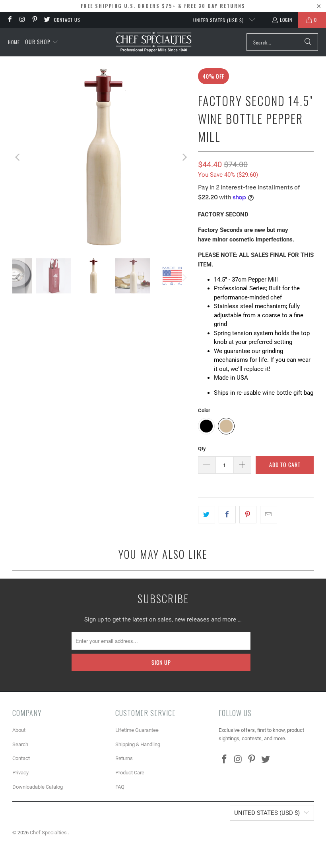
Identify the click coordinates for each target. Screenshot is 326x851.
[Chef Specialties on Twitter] (46, 19)
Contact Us (67, 19)
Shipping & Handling (137, 744)
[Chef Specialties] (153, 42)
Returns (124, 758)
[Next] (184, 157)
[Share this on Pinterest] (247, 514)
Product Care (129, 773)
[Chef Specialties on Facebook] (9, 19)
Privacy (20, 773)
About (18, 730)
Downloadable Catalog (37, 787)
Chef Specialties (49, 833)
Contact (21, 758)
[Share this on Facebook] (227, 514)
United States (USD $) (219, 20)
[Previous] (18, 157)
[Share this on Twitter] (206, 514)
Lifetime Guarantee (137, 730)
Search (20, 744)
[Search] (308, 42)
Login (286, 19)
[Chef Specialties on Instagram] (21, 19)
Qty (202, 449)
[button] (41, 42)
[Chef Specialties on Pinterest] (34, 19)
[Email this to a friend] (268, 514)
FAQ (119, 787)
